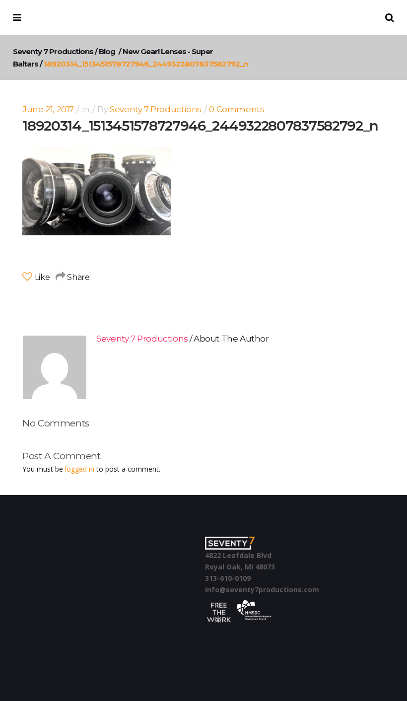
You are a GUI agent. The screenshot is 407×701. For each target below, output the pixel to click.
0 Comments (236, 109)
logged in (79, 469)
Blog (107, 51)
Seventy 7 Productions (53, 51)
